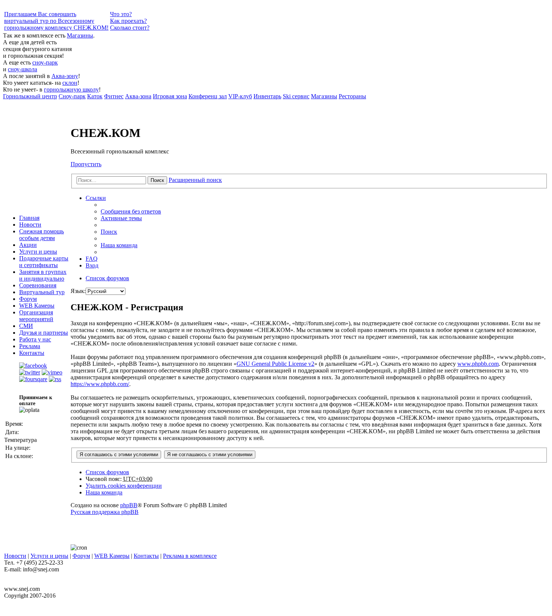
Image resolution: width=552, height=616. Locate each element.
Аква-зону (64, 76)
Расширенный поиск (195, 180)
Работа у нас (35, 339)
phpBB (128, 505)
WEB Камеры (36, 305)
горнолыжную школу (71, 89)
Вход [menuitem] (92, 265)
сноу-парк (45, 62)
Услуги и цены (38, 251)
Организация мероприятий (36, 315)
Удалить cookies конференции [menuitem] (124, 485)
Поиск (157, 180)
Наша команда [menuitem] (119, 245)
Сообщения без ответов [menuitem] (131, 211)
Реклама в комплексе (190, 556)
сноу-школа (22, 69)
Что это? (121, 14)
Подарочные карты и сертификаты (43, 261)
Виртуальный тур (42, 292)
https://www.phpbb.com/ (100, 384)
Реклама (29, 346)
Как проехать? (128, 21)
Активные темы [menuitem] (121, 218)
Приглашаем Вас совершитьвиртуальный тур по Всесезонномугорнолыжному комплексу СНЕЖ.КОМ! (56, 21)
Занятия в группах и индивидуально (42, 275)
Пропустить (86, 164)
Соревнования (37, 285)
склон (69, 83)
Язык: (78, 291)
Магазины (80, 35)
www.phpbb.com (478, 364)
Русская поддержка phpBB (105, 512)
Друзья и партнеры (43, 332)
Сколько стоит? (129, 27)
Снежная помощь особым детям (41, 234)
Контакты (31, 353)
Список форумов (107, 472)
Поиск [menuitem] (109, 231)
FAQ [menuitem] (92, 258)
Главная (29, 218)
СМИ (26, 326)
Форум (28, 299)
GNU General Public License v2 (275, 364)
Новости (30, 224)
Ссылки (96, 198)
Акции (28, 245)
